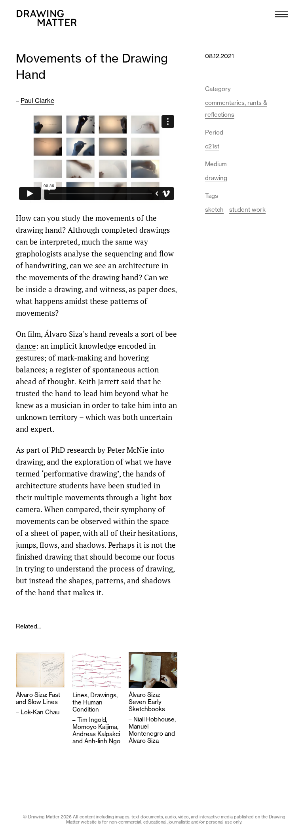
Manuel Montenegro (146, 730)
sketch (214, 209)
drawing (216, 178)
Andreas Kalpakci (96, 734)
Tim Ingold (91, 719)
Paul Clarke (37, 100)
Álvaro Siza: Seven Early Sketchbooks (147, 702)
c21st (212, 146)
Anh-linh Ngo (102, 741)
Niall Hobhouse (154, 719)
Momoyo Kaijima (94, 727)
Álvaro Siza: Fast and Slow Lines (38, 698)
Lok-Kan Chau (40, 712)
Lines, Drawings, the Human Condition (95, 702)
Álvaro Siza (144, 740)
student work (247, 209)
